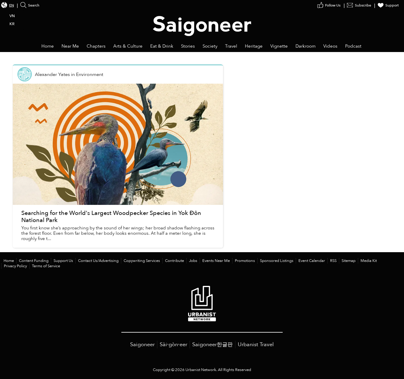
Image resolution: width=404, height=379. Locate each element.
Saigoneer (142, 344)
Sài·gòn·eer (173, 344)
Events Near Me (216, 260)
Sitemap (348, 260)
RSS (333, 260)
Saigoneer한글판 (212, 344)
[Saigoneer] (202, 20)
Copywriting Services (142, 260)
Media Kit (369, 260)
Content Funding (34, 260)
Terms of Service (46, 266)
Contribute (174, 260)
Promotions (245, 260)
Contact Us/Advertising (98, 260)
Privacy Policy (15, 266)
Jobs (193, 260)
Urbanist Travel (256, 344)
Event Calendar (311, 260)
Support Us (63, 260)
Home (9, 260)
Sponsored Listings (276, 260)
